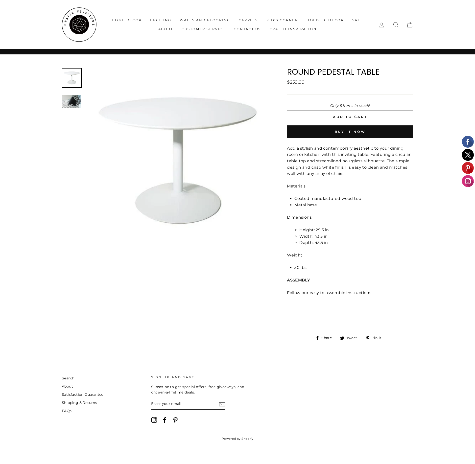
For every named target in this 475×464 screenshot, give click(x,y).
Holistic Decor (325, 20)
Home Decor (127, 20)
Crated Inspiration (293, 29)
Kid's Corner (282, 20)
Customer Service (203, 29)
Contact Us (247, 29)
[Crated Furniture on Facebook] (165, 420)
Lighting (160, 20)
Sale (357, 20)
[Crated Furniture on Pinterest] (175, 420)
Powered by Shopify (237, 439)
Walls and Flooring (205, 20)
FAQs (67, 411)
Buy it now (350, 132)
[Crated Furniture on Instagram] (154, 420)
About (165, 29)
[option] (178, 160)
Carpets (248, 20)
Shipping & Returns (79, 403)
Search (68, 378)
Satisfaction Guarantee (82, 394)
